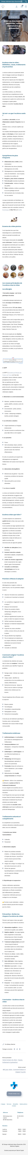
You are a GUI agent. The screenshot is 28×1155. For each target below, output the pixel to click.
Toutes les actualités (14, 12)
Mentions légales (14, 1146)
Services (9, 1104)
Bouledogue (5, 210)
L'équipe (3, 1104)
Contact (14, 1106)
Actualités (15, 1104)
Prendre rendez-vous (14, 1093)
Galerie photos (23, 1104)
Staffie (20, 210)
